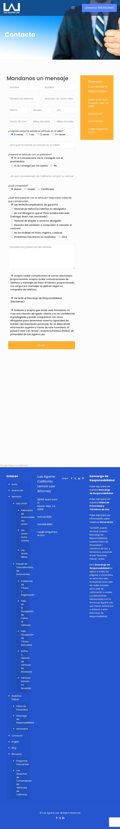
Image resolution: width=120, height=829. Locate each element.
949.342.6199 (95, 113)
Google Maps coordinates (14, 465)
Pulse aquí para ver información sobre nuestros (101, 519)
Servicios (16, 496)
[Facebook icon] (57, 817)
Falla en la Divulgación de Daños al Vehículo (23, 613)
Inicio (14, 484)
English (15, 741)
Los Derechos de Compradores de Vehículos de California (21, 782)
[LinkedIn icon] (63, 817)
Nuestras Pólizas (16, 697)
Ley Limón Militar (23, 554)
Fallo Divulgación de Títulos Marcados (23, 638)
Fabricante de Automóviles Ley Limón (23, 517)
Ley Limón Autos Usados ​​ (23, 535)
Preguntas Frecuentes (21, 762)
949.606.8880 (95, 121)
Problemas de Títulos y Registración (23, 588)
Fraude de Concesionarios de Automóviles (21, 569)
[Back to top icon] (105, 822)
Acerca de (17, 490)
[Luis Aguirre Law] (11, 8)
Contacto (17, 735)
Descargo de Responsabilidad (21, 719)
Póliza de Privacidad (21, 708)
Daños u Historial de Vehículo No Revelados (23, 661)
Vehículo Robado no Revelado (23, 683)
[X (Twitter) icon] (60, 817)
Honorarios (21, 728)
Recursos (17, 754)
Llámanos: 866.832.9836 (99, 8)
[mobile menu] (73, 7)
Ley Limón (21, 503)
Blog (14, 747)
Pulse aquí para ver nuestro (101, 490)
